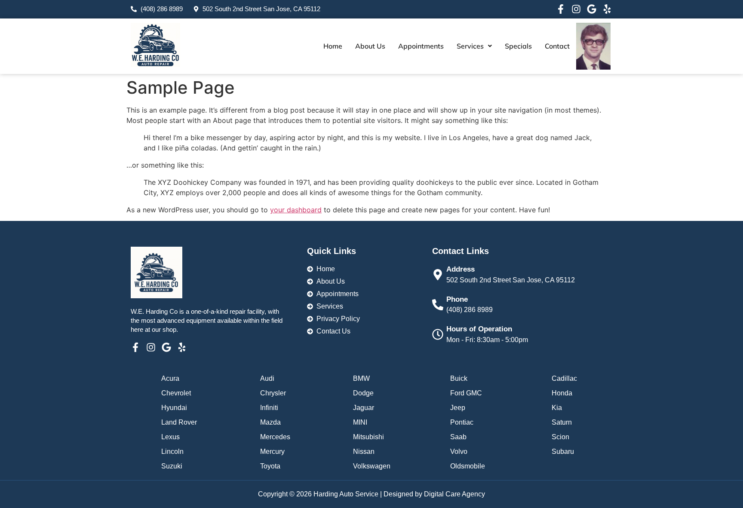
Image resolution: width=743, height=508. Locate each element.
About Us (370, 46)
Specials (518, 46)
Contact (557, 46)
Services (470, 46)
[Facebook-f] (560, 9)
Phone (457, 299)
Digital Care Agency (454, 494)
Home (332, 46)
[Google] (591, 9)
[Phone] (437, 304)
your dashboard (296, 209)
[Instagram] (576, 9)
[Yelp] (607, 9)
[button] (474, 46)
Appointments (421, 46)
